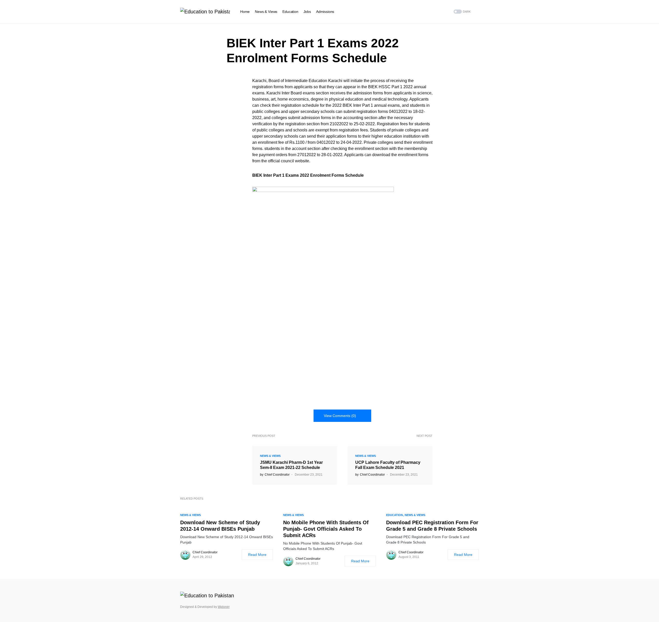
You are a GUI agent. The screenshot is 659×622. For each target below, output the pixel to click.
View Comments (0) (340, 416)
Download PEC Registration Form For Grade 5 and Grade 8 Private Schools (432, 526)
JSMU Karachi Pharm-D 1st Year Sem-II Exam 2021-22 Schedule (291, 465)
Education (394, 515)
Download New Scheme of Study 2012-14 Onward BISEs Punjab (220, 526)
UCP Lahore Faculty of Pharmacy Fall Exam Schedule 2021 (387, 465)
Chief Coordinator (205, 552)
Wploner (224, 607)
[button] (462, 12)
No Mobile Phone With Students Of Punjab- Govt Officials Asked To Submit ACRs (326, 529)
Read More (257, 555)
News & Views (270, 455)
